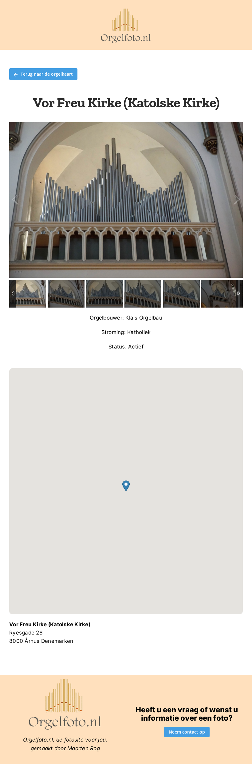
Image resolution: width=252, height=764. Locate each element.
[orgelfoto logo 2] (126, 10)
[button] (126, 486)
